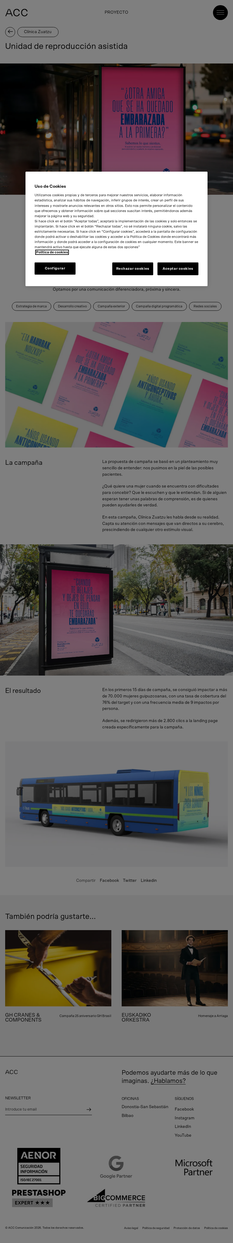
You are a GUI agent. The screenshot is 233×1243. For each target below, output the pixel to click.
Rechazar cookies (132, 268)
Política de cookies (52, 252)
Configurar (55, 268)
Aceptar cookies (178, 268)
